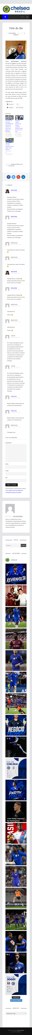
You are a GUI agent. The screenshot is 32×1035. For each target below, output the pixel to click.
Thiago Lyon (14, 396)
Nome (6, 464)
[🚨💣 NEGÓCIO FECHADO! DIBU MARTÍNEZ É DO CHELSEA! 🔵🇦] (15, 725)
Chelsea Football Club (16, 164)
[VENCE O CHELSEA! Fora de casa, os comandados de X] (15, 919)
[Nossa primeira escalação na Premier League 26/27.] (15, 962)
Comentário (8, 443)
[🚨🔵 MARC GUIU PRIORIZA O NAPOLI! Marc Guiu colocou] (15, 790)
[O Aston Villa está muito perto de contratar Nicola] (15, 854)
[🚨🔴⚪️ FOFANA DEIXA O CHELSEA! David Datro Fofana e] (15, 638)
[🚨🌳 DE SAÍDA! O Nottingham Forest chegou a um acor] (15, 898)
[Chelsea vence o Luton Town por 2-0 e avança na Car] (15, 703)
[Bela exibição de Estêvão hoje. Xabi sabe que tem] (15, 617)
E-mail (6, 471)
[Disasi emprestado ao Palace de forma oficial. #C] (15, 833)
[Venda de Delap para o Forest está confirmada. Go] (15, 811)
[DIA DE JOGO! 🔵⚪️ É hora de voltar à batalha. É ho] (15, 984)
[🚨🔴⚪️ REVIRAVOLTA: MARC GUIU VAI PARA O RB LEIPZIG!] (15, 574)
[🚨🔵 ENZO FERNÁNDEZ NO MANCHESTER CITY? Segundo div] (15, 876)
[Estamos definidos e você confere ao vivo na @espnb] (15, 746)
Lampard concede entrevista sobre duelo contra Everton (9, 146)
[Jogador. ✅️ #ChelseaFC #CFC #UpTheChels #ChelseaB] (15, 682)
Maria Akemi (14, 190)
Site (6, 477)
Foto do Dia (11, 165)
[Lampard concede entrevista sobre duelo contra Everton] (9, 140)
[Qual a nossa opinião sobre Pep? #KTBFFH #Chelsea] (15, 660)
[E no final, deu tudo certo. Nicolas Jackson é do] (15, 595)
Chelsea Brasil (12, 33)
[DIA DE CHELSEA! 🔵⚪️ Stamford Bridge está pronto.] (15, 768)
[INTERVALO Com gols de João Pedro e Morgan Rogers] (15, 941)
